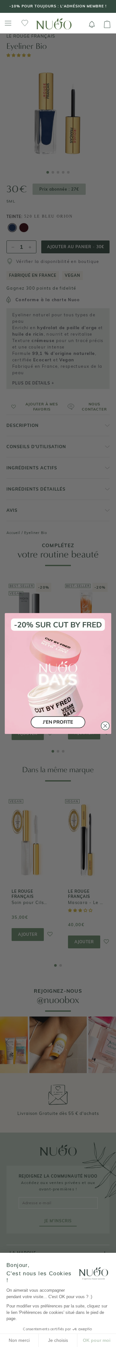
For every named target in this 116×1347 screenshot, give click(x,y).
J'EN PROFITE (58, 722)
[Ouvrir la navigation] (8, 23)
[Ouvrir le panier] (107, 24)
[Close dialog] (105, 726)
